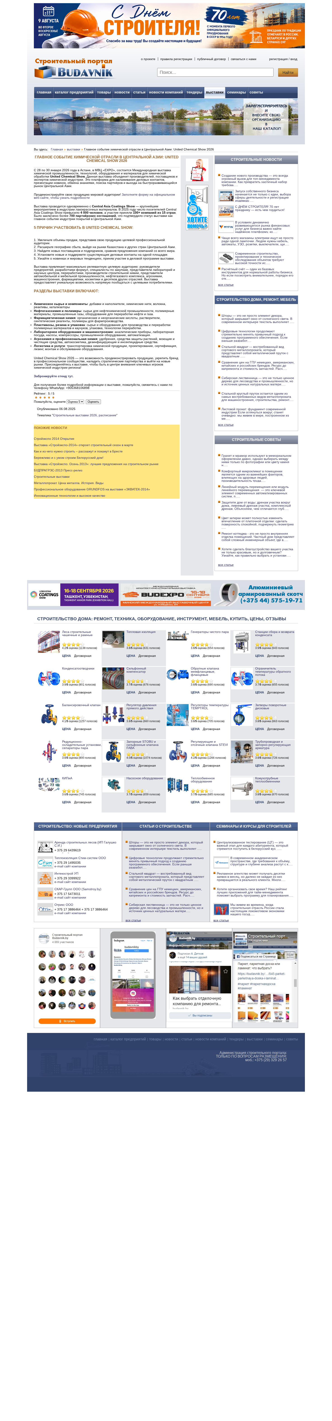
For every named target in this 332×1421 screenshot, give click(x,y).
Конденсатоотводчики (78, 668)
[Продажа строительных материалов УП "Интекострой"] (45, 878)
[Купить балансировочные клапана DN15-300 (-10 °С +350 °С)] (49, 725)
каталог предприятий (74, 92)
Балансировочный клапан (81, 705)
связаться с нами (243, 59)
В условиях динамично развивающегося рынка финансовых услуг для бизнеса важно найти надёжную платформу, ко (262, 227)
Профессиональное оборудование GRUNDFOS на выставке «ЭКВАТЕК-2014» (92, 489)
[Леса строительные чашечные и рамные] (49, 651)
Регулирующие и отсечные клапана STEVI (209, 743)
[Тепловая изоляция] (113, 646)
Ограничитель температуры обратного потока (273, 672)
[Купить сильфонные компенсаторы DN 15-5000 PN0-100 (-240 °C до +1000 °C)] (113, 688)
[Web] (197, 180)
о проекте (148, 59)
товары (104, 92)
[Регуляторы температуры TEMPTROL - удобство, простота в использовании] (177, 725)
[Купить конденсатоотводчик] (177, 639)
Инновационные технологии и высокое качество (69, 495)
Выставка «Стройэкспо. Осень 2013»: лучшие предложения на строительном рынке (96, 464)
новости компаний (166, 92)
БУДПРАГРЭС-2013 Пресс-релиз (58, 470)
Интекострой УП (66, 873)
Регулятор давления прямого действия (141, 706)
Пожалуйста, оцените (50, 401)
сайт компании (75, 866)
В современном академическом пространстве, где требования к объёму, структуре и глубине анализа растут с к (261, 861)
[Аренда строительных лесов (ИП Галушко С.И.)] (45, 847)
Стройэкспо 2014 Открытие (54, 438)
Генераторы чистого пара (210, 632)
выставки (215, 92)
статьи (139, 92)
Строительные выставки (52, 476)
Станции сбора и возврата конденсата (274, 633)
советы (256, 92)
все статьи (226, 284)
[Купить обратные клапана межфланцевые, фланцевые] (177, 682)
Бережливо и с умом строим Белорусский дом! (68, 457)
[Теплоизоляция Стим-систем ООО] (45, 862)
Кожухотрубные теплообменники (267, 779)
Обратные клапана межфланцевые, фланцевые (205, 672)
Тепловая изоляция (141, 632)
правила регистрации (176, 59)
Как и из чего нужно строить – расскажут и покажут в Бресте (78, 451)
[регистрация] (166, 117)
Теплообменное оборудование (203, 779)
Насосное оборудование (144, 778)
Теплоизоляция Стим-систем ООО (80, 858)
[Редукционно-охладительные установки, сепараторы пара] (49, 761)
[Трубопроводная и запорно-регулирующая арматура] (242, 762)
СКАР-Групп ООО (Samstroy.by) (77, 889)
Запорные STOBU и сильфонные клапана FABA (142, 745)
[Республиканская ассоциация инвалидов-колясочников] (197, 229)
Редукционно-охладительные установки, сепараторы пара (82, 745)
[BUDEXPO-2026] (166, 605)
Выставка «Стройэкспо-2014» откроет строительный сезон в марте (83, 445)
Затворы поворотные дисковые (270, 706)
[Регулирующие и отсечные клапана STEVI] (177, 761)
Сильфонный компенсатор (136, 670)
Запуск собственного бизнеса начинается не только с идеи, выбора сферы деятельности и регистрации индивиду (263, 195)
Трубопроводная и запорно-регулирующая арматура (273, 745)
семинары (236, 92)
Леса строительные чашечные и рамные (77, 633)
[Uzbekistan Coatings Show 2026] (73, 605)
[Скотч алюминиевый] (258, 605)
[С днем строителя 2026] (169, 47)
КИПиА (67, 778)
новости (122, 92)
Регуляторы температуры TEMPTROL (210, 706)
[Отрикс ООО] (45, 909)
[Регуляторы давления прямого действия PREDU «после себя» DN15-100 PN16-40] (113, 725)
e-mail (58, 866)
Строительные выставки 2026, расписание (84, 415)
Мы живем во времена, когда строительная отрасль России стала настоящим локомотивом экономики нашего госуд (257, 909)
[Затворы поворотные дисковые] (242, 725)
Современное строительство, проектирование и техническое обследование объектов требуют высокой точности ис (259, 258)
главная (44, 92)
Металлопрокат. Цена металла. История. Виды (68, 483)
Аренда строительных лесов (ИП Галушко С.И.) (85, 843)
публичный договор (211, 59)
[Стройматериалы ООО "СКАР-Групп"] (45, 893)
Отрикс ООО (63, 904)
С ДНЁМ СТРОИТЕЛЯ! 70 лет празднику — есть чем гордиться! (260, 208)
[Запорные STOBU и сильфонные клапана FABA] (113, 761)
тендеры (194, 92)
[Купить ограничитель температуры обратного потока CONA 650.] (242, 688)
